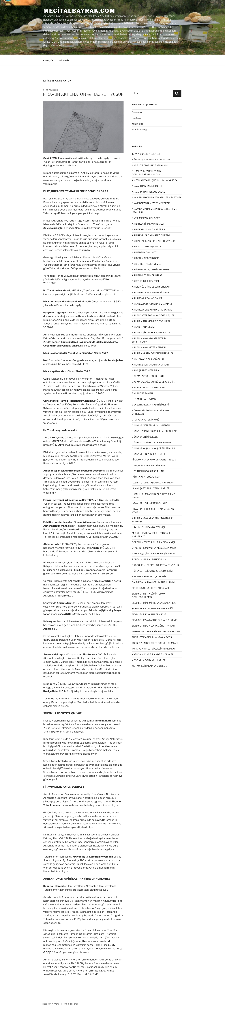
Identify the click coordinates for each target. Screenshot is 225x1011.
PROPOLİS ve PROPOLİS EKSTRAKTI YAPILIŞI (155, 565)
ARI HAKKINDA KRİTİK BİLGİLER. (148, 229)
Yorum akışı (137, 123)
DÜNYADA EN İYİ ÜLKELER (145, 436)
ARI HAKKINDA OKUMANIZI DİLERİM (151, 235)
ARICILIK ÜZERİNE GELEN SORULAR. (151, 286)
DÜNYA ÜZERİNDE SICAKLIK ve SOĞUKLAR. (154, 431)
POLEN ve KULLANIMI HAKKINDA (149, 559)
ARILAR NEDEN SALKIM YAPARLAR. (150, 364)
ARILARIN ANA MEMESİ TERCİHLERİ (151, 321)
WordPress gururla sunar (66, 1003)
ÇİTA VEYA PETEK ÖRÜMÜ (145, 419)
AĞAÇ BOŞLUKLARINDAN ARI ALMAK (151, 159)
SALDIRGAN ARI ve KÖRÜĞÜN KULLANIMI (153, 582)
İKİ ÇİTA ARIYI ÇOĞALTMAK (146, 476)
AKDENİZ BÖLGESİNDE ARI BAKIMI (150, 165)
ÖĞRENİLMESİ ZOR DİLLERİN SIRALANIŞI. (153, 542)
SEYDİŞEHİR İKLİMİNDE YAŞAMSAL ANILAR (154, 603)
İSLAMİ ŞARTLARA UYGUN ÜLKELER (151, 488)
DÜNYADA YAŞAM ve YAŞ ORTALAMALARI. (154, 448)
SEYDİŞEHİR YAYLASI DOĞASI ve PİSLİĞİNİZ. (155, 620)
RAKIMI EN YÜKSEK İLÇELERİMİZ (149, 576)
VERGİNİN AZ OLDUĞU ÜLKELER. (149, 660)
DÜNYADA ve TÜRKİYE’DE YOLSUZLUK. (152, 442)
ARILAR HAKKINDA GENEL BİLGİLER (150, 292)
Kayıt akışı (137, 118)
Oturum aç (137, 112)
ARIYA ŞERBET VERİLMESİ (145, 370)
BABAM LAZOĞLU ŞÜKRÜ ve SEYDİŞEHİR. (153, 382)
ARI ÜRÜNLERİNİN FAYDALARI (147, 275)
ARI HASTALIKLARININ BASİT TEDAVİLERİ (153, 241)
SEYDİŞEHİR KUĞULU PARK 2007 (149, 614)
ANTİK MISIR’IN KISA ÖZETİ (146, 218)
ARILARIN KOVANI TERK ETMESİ (149, 347)
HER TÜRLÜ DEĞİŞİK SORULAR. (148, 471)
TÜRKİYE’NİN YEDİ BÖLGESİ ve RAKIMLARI (154, 648)
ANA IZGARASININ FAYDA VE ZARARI (151, 203)
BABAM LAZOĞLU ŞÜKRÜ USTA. (148, 376)
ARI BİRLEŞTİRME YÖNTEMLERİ (148, 223)
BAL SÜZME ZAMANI (143, 393)
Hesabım (46, 1003)
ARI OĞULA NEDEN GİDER (145, 258)
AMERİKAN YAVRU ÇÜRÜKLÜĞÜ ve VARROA (155, 180)
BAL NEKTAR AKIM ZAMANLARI (148, 387)
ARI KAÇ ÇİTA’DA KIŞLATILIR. (146, 246)
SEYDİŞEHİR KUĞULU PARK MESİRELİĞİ (152, 608)
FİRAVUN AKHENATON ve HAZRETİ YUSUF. (83, 94)
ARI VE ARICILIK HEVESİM (145, 281)
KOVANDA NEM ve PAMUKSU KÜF (149, 503)
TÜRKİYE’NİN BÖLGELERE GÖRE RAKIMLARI (155, 643)
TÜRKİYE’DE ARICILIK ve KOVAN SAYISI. (152, 637)
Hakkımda (64, 60)
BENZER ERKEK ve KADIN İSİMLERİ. (150, 404)
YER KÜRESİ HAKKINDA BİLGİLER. (149, 666)
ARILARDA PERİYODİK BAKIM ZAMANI (152, 304)
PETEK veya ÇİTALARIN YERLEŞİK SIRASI (153, 553)
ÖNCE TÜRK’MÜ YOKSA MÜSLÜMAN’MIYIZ (154, 548)
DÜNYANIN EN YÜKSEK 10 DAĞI (148, 454)
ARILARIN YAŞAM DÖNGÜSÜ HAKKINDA (152, 353)
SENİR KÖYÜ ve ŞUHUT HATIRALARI (150, 588)
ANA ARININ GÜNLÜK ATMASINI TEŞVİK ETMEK (157, 197)
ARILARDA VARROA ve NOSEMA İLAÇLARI (153, 315)
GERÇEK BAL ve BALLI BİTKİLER (148, 465)
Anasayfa (48, 60)
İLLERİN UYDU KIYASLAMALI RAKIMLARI (153, 482)
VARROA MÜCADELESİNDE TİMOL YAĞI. (152, 654)
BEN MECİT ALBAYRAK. (144, 399)
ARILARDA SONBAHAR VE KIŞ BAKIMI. (152, 309)
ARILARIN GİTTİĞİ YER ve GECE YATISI (151, 332)
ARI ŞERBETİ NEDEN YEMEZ (146, 264)
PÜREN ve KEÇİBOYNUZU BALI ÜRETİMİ (152, 571)
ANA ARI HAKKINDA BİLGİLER (147, 186)
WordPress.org (139, 129)
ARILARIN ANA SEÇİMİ (143, 327)
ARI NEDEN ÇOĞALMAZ (144, 252)
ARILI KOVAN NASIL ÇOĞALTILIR (148, 359)
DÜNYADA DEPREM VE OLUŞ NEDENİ (151, 425)
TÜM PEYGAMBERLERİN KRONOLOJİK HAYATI (156, 631)
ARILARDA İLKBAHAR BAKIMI (147, 298)
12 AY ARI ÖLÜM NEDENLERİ (146, 154)
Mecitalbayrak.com (79, 10)
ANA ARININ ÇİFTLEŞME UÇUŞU (148, 191)
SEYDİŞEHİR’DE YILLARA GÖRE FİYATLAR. (153, 625)
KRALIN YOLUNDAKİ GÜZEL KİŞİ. (148, 527)
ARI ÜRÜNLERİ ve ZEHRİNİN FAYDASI (151, 269)
